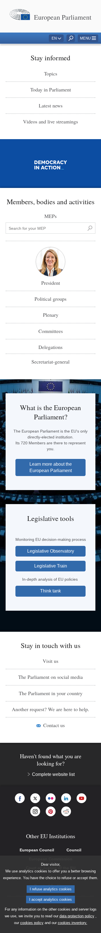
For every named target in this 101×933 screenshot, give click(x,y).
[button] (88, 38)
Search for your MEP (26, 225)
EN (54, 38)
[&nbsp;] (89, 228)
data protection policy (76, 916)
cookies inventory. (72, 923)
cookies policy (31, 923)
